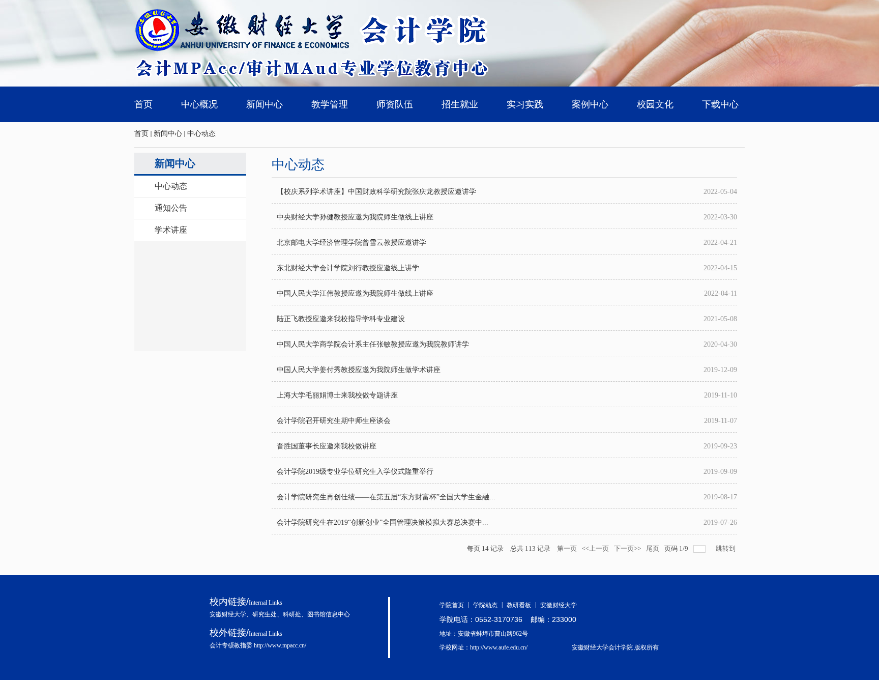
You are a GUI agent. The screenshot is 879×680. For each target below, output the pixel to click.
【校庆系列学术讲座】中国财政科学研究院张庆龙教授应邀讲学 (376, 191)
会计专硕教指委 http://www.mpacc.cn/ (258, 645)
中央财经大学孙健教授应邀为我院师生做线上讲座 (355, 217)
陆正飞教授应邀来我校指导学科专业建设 (341, 319)
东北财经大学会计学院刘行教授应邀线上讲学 (348, 268)
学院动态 (488, 605)
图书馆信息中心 (328, 614)
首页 (141, 133)
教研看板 (521, 605)
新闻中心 (168, 133)
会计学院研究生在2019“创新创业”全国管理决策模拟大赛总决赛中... (382, 522)
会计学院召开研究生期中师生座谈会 (334, 420)
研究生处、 (267, 614)
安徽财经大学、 (231, 614)
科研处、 (295, 614)
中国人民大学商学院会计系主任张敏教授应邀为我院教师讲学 (373, 344)
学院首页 (454, 605)
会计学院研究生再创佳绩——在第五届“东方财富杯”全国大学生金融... (386, 497)
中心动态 (201, 133)
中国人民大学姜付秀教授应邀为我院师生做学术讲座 (359, 370)
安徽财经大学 (558, 605)
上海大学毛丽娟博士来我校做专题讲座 (337, 395)
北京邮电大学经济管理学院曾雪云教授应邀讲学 (351, 242)
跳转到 (726, 548)
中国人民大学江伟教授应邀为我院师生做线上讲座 (355, 293)
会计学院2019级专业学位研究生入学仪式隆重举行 (355, 471)
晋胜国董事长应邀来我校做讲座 (326, 446)
